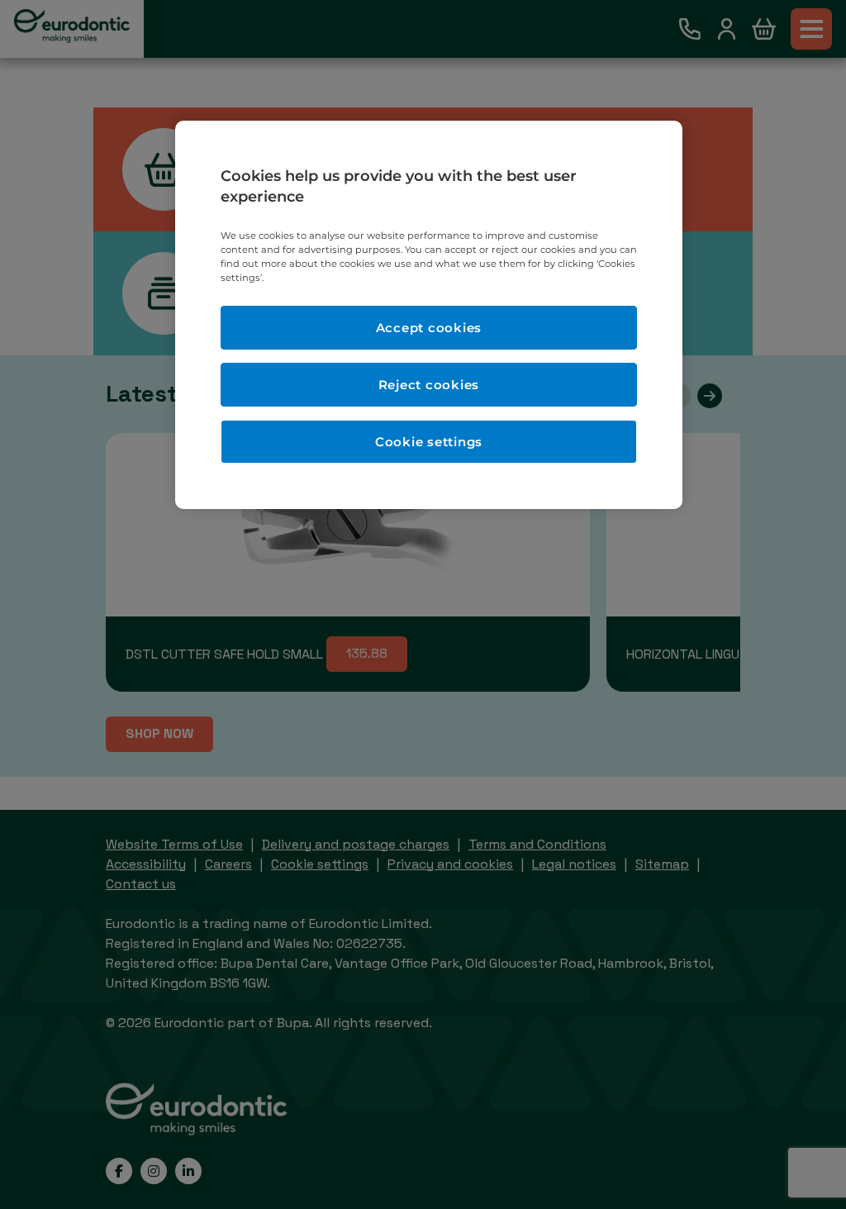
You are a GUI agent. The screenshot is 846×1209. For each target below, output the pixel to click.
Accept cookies (429, 328)
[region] (428, 315)
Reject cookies (429, 385)
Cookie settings (428, 442)
